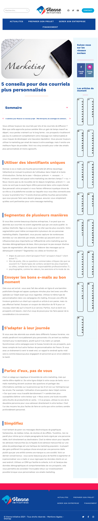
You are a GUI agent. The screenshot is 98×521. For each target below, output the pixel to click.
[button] (67, 108)
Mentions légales (54, 517)
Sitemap (7, 519)
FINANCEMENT (50, 27)
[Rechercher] (27, 10)
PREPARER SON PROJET (41, 21)
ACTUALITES (16, 21)
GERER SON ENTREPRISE (72, 21)
